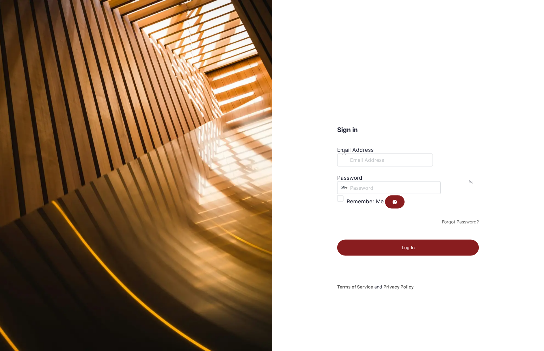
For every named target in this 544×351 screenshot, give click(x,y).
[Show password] (447, 187)
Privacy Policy (398, 286)
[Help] (395, 202)
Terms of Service (355, 286)
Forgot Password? (460, 221)
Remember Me (365, 201)
